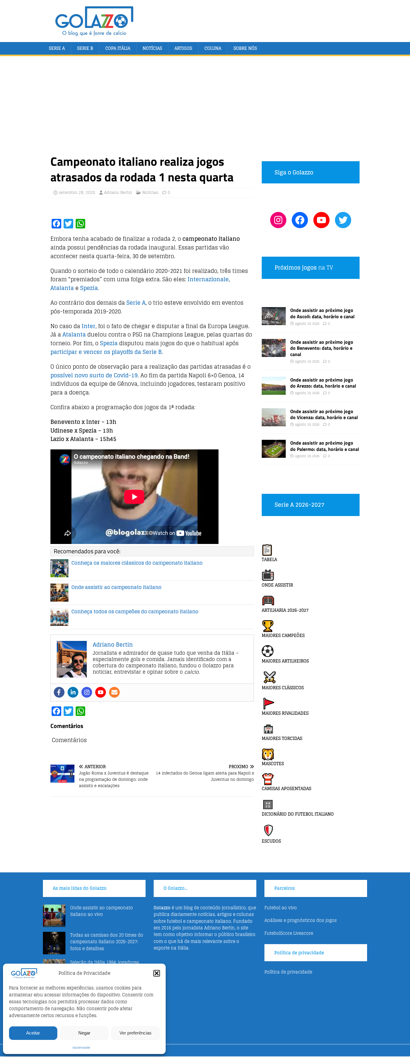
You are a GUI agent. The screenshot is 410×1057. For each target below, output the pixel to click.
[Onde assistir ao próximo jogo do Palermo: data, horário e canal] (274, 454)
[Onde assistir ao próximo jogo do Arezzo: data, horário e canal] (274, 391)
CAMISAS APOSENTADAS (286, 788)
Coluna (212, 48)
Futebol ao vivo (280, 907)
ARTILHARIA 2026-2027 (285, 610)
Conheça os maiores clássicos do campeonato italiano (137, 563)
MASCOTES (273, 763)
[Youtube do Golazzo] (321, 220)
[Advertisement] (205, 109)
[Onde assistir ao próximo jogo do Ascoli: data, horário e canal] (274, 321)
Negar (84, 1032)
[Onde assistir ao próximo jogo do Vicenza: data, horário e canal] (274, 422)
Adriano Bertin (118, 192)
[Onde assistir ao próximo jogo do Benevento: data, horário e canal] (274, 353)
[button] (157, 973)
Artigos (183, 48)
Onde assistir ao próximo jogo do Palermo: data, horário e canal (324, 446)
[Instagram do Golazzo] (278, 220)
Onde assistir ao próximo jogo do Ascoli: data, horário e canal (322, 313)
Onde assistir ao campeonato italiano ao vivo (101, 911)
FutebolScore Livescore (288, 933)
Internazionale (208, 279)
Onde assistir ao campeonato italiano (116, 587)
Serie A (57, 48)
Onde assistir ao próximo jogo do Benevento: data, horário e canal (321, 348)
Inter (88, 326)
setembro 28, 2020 (77, 192)
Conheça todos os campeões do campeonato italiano (134, 611)
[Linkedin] (73, 692)
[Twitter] (343, 220)
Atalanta (62, 288)
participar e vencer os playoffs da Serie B (106, 352)
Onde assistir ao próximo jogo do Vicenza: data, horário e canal (324, 414)
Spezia (89, 288)
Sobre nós (245, 48)
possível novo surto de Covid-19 (94, 375)
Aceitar (33, 1032)
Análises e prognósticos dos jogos (300, 920)
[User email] (114, 692)
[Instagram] (86, 692)
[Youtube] (100, 692)
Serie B (85, 48)
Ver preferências (135, 1032)
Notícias (152, 48)
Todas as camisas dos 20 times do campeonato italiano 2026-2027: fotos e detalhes (106, 941)
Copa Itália (117, 48)
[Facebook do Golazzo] (300, 220)
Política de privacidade (81, 1047)
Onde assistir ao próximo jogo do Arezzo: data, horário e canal (323, 383)
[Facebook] (59, 692)
